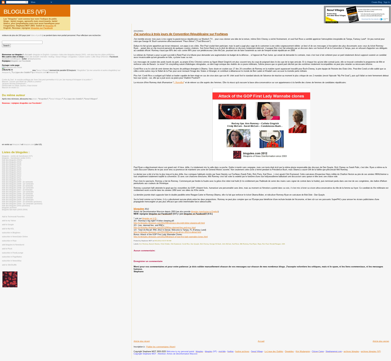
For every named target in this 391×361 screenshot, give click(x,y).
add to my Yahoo (9, 221)
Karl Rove (235, 244)
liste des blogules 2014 (11, 172)
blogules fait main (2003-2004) (14, 210)
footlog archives (242, 351)
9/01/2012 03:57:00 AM (162, 241)
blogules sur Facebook (42, 28)
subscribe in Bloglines (11, 233)
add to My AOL (8, 229)
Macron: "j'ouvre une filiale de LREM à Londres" (22, 82)
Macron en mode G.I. (10, 87)
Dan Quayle (195, 244)
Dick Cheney (204, 244)
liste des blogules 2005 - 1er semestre (18, 200)
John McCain (226, 244)
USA (283, 244)
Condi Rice (186, 244)
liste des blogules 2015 (11, 170)
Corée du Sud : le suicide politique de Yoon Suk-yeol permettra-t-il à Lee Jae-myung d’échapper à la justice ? (47, 80)
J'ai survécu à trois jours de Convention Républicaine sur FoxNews (181, 34)
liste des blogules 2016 (11, 168)
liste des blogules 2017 (11, 166)
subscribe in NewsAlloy (11, 261)
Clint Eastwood (176, 244)
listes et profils (36, 35)
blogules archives (9, 208)
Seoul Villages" (56, 99)
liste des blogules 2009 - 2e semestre (17, 182)
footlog (51, 57)
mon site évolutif (32, 57)
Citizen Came (84, 57)
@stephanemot (34, 59)
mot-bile (43, 57)
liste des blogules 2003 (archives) (16, 206)
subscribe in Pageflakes (12, 257)
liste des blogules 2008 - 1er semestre (18, 188)
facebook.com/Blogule (11, 59)
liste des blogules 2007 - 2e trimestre (17, 190)
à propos (54, 55)
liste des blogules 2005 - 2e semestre (17, 198)
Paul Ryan (253, 244)
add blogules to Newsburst (13, 245)
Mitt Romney (244, 244)
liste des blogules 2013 (11, 174)
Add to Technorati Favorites (13, 217)
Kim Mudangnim (303, 351)
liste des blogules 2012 (11, 176)
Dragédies (289, 351)
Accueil (261, 341)
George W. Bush (215, 244)
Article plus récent (142, 341)
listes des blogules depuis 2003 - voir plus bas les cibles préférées (86, 55)
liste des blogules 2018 (11, 164)
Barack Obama (154, 244)
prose (34, 99)
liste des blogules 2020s (12, 160)
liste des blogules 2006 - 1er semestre (18, 196)
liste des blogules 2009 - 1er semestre (18, 184)
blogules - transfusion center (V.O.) (16, 158)
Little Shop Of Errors (99, 57)
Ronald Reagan (275, 244)
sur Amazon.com (39, 72)
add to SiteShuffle (9, 265)
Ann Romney (143, 244)
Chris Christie (165, 244)
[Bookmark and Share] (12, 67)
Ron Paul (265, 244)
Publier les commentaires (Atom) (160, 347)
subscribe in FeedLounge (12, 253)
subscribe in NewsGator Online (15, 237)
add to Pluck (7, 249)
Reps (259, 244)
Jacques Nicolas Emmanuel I (14, 84)
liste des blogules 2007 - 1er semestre (18, 192)
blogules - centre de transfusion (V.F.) (17, 156)
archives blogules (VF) (371, 351)
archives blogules (351, 351)
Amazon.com (28, 144)
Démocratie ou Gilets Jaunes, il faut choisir (19, 86)
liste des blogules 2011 (11, 178)
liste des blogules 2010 (11, 180)
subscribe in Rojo (9, 241)
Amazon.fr (53, 72)
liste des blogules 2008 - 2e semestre (17, 186)
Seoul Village (61, 57)
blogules (49, 26)
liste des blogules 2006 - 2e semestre (17, 194)
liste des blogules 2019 (11, 162)
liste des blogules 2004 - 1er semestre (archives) (22, 204)
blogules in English (41, 55)
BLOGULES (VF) (25, 11)
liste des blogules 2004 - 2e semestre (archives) (22, 202)
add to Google (8, 225)
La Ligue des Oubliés (274, 351)
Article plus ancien (381, 341)
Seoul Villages (43, 70)
